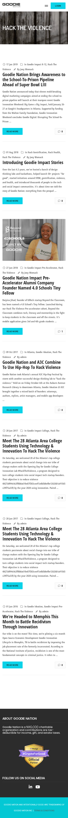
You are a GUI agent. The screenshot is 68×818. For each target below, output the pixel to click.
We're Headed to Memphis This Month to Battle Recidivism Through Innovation (30, 621)
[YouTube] (38, 787)
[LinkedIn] (30, 787)
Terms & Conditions (44, 810)
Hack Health (54, 152)
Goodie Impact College (38, 430)
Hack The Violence (11, 157)
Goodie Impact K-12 (36, 64)
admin (23, 357)
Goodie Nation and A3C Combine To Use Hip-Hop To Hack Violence (31, 364)
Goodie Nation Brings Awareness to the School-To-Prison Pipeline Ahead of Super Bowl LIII (33, 79)
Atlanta (30, 352)
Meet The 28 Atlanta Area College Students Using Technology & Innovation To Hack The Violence (32, 445)
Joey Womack (27, 69)
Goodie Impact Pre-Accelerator (42, 267)
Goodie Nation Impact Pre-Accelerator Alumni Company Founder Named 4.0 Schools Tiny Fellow (31, 285)
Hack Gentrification (37, 152)
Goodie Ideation (43, 352)
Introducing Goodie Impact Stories (32, 162)
